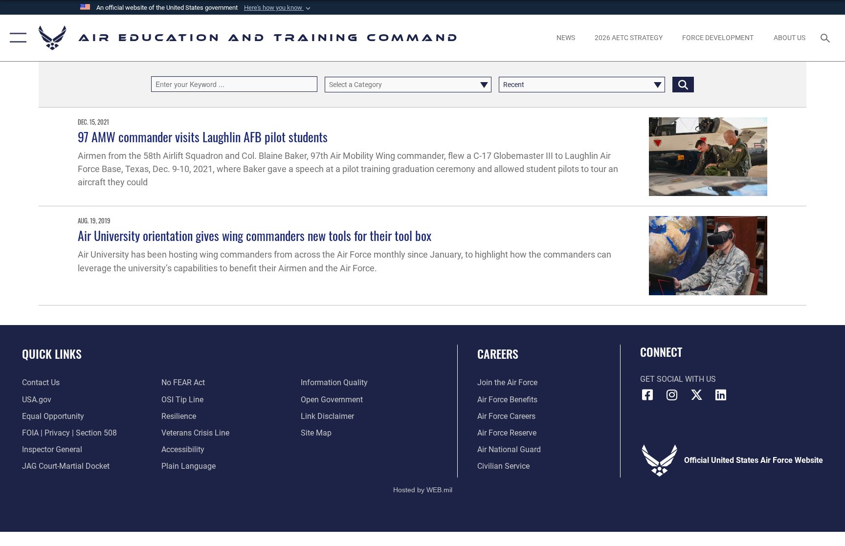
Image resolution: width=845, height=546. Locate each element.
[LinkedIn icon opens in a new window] (720, 395)
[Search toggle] (826, 37)
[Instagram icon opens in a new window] (672, 395)
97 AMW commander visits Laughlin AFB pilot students (203, 136)
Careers (497, 353)
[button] (278, 8)
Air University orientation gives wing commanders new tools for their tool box (254, 235)
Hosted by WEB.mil (422, 490)
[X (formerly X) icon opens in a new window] (696, 395)
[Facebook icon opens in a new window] (647, 395)
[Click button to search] (683, 84)
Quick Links (52, 353)
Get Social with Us (678, 379)
